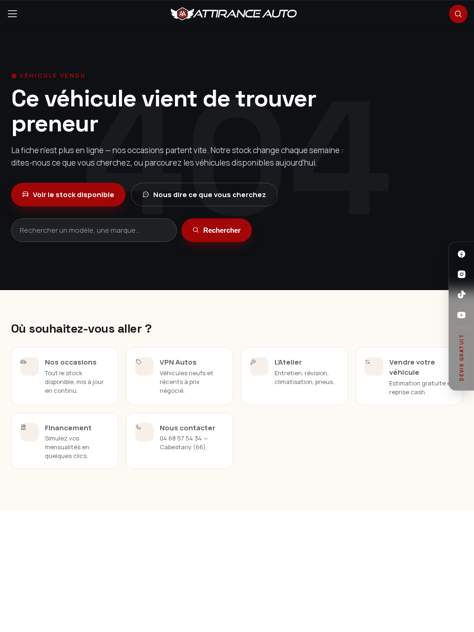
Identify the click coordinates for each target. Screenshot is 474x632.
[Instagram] (461, 274)
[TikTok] (461, 294)
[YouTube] (461, 315)
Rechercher (222, 230)
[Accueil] (233, 13)
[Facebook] (461, 254)
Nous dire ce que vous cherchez (209, 194)
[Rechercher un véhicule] (458, 14)
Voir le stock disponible (73, 194)
